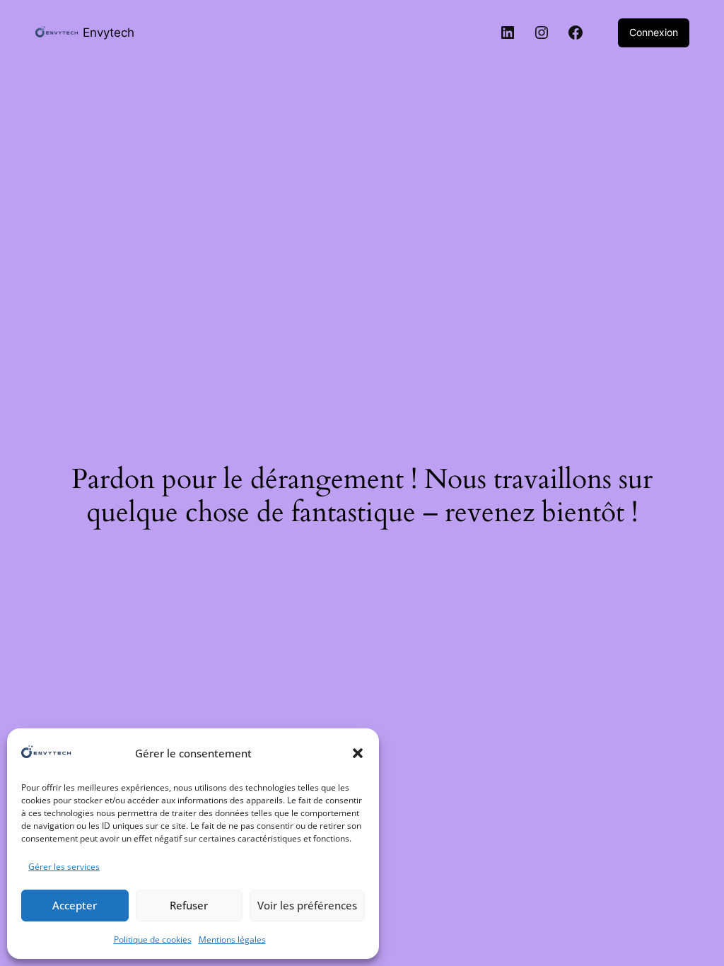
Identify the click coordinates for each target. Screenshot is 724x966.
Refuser (189, 905)
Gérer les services (64, 867)
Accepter (74, 905)
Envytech (108, 32)
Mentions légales (232, 939)
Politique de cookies (153, 939)
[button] (358, 753)
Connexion (653, 32)
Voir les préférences (307, 905)
